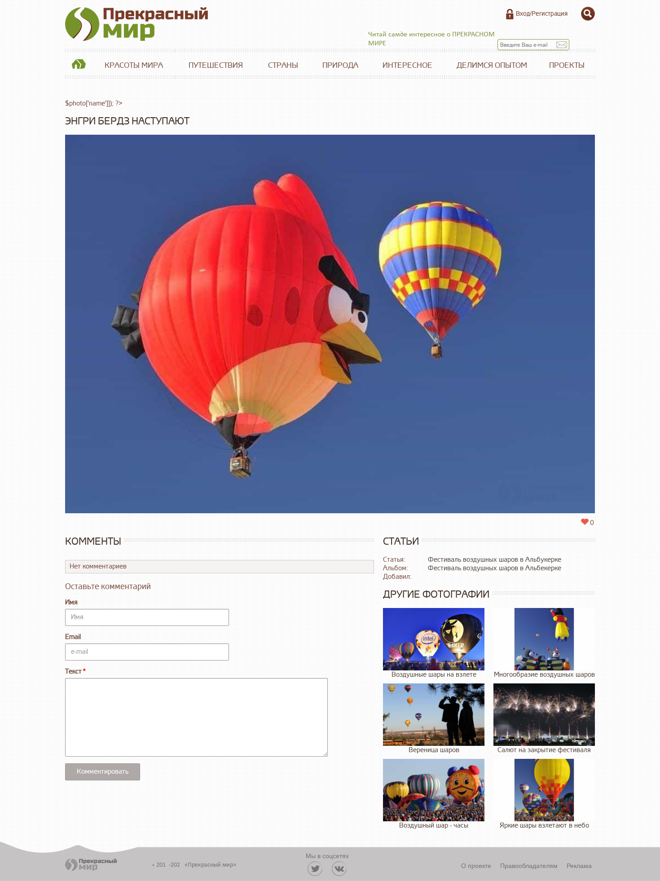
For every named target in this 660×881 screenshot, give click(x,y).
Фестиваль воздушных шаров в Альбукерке (494, 559)
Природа (340, 65)
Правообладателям (529, 865)
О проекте (476, 865)
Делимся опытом (492, 65)
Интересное (407, 65)
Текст (73, 671)
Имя (71, 602)
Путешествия (216, 65)
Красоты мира (134, 65)
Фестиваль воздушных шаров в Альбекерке (494, 568)
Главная (78, 66)
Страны (283, 65)
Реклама (579, 865)
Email (73, 637)
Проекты (567, 65)
